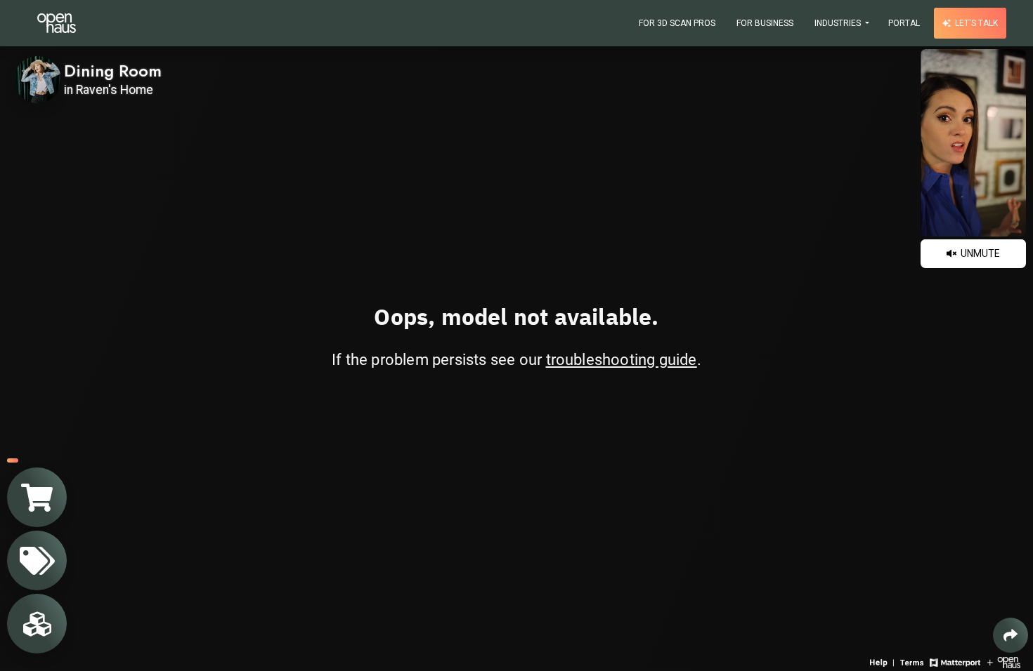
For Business (764, 23)
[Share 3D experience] (1010, 635)
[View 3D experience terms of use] (913, 661)
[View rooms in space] (37, 623)
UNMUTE (979, 253)
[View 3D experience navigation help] (883, 661)
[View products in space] (37, 560)
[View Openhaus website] (1003, 661)
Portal (904, 23)
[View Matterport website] (955, 661)
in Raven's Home (108, 90)
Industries (838, 23)
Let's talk (975, 23)
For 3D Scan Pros (677, 23)
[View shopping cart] (37, 497)
